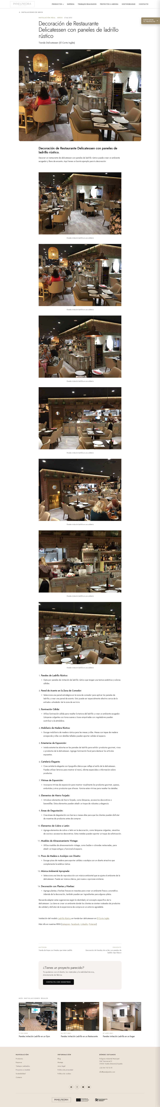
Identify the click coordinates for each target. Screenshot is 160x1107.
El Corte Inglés (103, 918)
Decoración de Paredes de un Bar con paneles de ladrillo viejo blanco (103, 950)
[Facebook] (71, 1087)
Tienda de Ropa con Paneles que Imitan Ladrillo (55, 948)
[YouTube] (89, 1087)
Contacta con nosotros (58, 982)
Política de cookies (64, 1073)
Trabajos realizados (87, 4)
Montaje (60, 1062)
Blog (59, 1059)
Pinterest (92, 924)
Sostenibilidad (128, 4)
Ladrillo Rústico (64, 918)
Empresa (70, 4)
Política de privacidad (65, 1070)
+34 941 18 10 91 (105, 1068)
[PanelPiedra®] (22, 4)
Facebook (75, 924)
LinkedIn (84, 924)
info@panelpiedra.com (107, 1072)
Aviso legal (61, 1066)
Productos (57, 4)
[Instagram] (77, 1087)
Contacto (143, 4)
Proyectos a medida (109, 4)
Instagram (66, 924)
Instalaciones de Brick (32, 12)
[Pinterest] (83, 1087)
